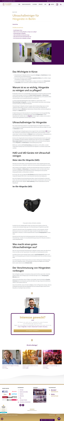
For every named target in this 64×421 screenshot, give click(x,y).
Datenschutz (22, 396)
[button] (2, 419)
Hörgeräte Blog (15, 24)
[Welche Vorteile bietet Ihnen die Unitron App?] (32, 357)
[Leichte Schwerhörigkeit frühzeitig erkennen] (11, 357)
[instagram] (20, 405)
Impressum (21, 394)
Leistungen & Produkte (23, 400)
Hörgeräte (30, 116)
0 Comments (6, 368)
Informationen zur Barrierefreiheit (25, 402)
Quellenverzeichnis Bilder (24, 392)
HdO (46, 131)
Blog (20, 398)
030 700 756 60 (54, 396)
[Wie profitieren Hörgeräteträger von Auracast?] (52, 357)
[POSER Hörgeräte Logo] (7, 3)
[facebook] (23, 405)
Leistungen (21, 389)
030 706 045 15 (54, 392)
